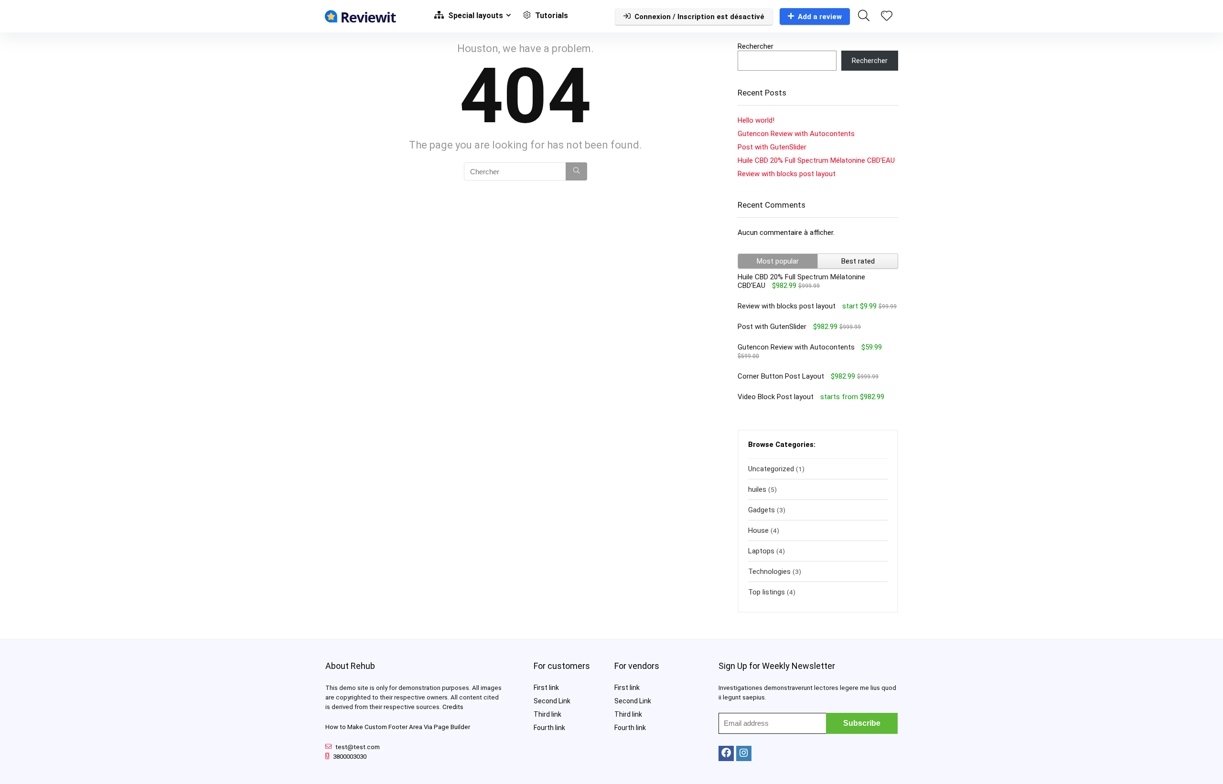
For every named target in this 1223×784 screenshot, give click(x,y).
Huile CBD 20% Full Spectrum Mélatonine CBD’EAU (816, 160)
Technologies (769, 571)
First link (546, 687)
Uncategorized (771, 469)
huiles (757, 489)
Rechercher (755, 46)
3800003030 (349, 756)
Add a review (820, 16)
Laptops (761, 551)
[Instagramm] (743, 753)
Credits (452, 706)
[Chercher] (576, 171)
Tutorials (550, 15)
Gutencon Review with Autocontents (796, 133)
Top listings (766, 592)
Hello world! (756, 120)
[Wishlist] (886, 16)
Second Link (552, 701)
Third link (547, 714)
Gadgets (761, 510)
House (758, 530)
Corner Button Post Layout (781, 376)
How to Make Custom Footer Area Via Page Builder (397, 727)
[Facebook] (726, 753)
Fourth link (549, 727)
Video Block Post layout (776, 396)
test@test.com (357, 747)
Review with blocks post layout (787, 174)
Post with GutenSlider (772, 147)
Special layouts (474, 15)
